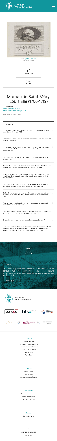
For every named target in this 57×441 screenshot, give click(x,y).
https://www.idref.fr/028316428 (11, 108)
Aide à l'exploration (28, 396)
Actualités (28, 355)
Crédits (28, 435)
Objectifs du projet (28, 341)
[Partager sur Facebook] (26, 83)
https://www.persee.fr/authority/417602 (14, 110)
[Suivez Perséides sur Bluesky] (31, 253)
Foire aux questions (28, 399)
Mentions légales (28, 432)
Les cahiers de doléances (28, 377)
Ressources (28, 352)
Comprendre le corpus (28, 394)
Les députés (29, 374)
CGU (28, 429)
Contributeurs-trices (28, 349)
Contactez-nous (28, 416)
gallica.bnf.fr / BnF (30, 59)
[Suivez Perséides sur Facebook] (25, 253)
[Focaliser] (50, 131)
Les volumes (28, 372)
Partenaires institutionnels (28, 347)
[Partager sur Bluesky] (30, 83)
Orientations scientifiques (29, 344)
